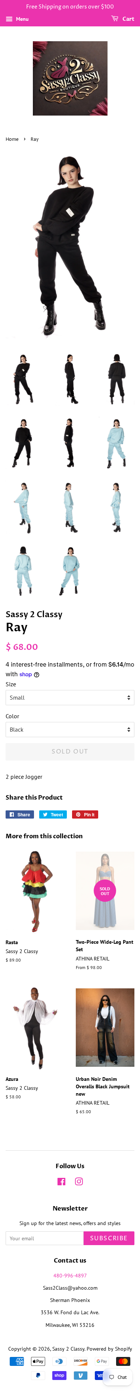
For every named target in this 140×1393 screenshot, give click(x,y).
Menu (22, 19)
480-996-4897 (70, 1275)
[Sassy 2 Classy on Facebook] (61, 1183)
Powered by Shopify (109, 1348)
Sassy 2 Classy (68, 1348)
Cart (127, 19)
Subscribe (109, 1238)
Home (12, 139)
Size (11, 684)
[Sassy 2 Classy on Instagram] (79, 1183)
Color (12, 716)
